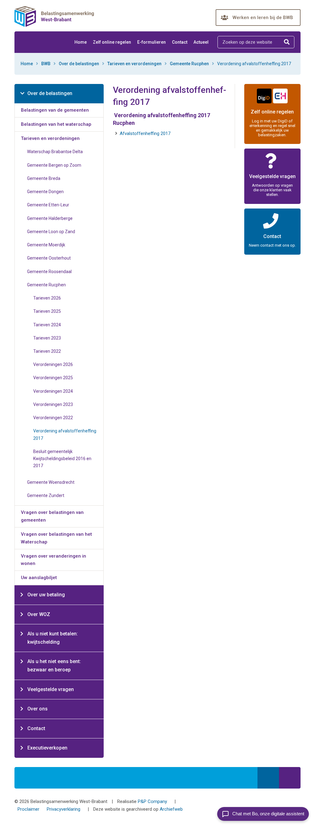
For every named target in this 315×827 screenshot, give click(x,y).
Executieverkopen (47, 748)
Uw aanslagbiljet (39, 577)
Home (80, 42)
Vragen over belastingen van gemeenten (52, 516)
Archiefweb (171, 809)
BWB (45, 63)
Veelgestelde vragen (50, 689)
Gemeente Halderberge (50, 218)
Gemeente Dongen (45, 191)
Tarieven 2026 (47, 298)
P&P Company (152, 801)
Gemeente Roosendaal (49, 271)
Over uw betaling (46, 595)
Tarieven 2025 (47, 311)
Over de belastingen (79, 63)
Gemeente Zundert (45, 495)
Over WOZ (38, 614)
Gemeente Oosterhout (49, 258)
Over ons (37, 709)
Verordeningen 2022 (53, 417)
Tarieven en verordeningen (134, 63)
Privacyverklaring (63, 809)
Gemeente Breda (43, 178)
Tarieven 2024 (47, 324)
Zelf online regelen (112, 42)
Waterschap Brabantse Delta (55, 151)
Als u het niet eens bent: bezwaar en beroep (54, 665)
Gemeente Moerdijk (46, 244)
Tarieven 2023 (47, 338)
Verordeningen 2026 (53, 364)
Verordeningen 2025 (53, 377)
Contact (179, 42)
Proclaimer (28, 809)
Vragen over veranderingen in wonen (53, 560)
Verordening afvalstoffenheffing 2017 (64, 434)
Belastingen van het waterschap (56, 124)
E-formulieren (151, 42)
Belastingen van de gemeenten (55, 110)
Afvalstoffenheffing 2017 (145, 133)
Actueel (201, 42)
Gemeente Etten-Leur (48, 204)
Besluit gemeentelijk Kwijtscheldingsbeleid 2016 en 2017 (62, 458)
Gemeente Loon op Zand (51, 231)
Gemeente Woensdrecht (50, 482)
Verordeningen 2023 (53, 404)
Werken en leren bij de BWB (263, 17)
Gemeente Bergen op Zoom (54, 165)
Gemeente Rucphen (189, 63)
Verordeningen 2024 (53, 391)
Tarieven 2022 (47, 351)
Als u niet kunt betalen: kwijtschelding (52, 638)
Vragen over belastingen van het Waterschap (56, 538)
